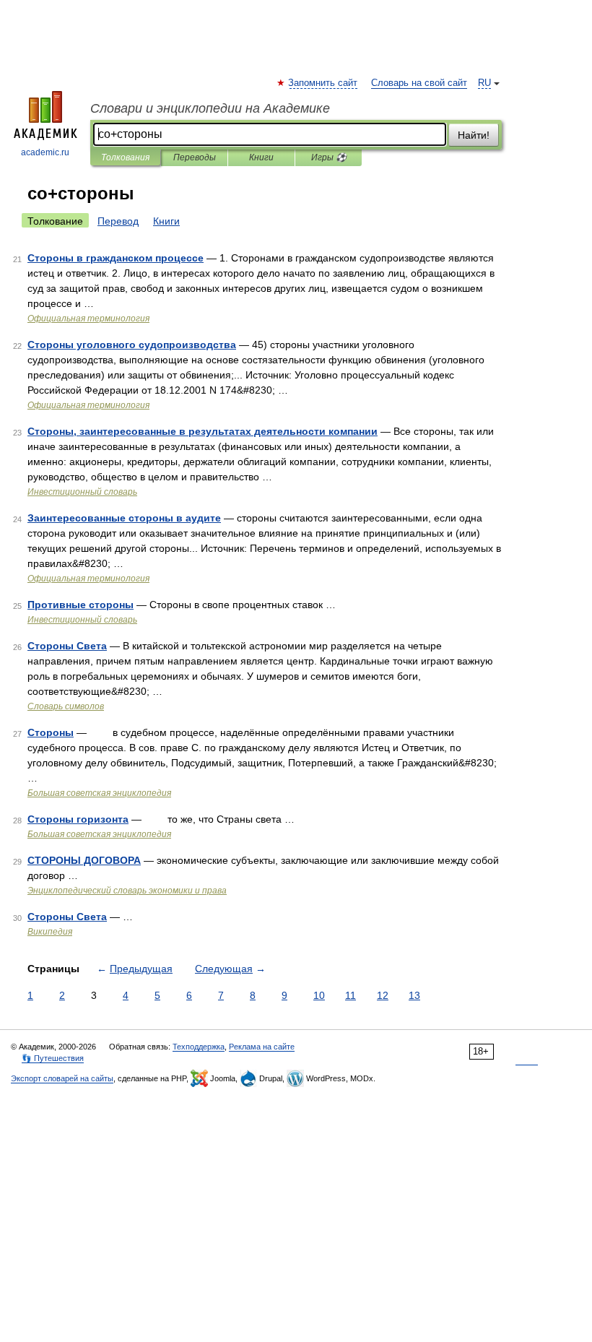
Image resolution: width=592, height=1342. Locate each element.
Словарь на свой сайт (419, 83)
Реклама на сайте (262, 1046)
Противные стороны (80, 604)
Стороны (50, 732)
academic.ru (45, 152)
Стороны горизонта (78, 819)
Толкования (125, 157)
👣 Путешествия (53, 1058)
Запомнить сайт (323, 83)
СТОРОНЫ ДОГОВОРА (84, 860)
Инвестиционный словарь (82, 492)
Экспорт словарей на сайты (62, 1078)
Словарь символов (65, 706)
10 (319, 995)
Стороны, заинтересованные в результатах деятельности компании (202, 431)
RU (484, 83)
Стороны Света (67, 645)
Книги (261, 157)
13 (414, 995)
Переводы (194, 157)
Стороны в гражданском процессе (115, 258)
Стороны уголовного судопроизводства (131, 344)
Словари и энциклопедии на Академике (210, 108)
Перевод (118, 221)
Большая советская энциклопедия (99, 793)
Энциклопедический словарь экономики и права (127, 891)
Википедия (49, 932)
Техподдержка (199, 1046)
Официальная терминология (88, 318)
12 (382, 995)
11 (350, 995)
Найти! (473, 135)
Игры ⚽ (329, 157)
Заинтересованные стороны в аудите (124, 518)
